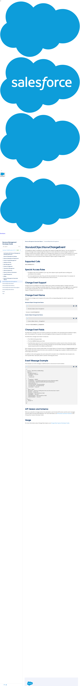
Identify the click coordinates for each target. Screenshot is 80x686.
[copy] (76, 306)
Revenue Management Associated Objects (34, 241)
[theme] (74, 306)
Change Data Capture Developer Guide (60, 423)
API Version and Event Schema (64, 413)
